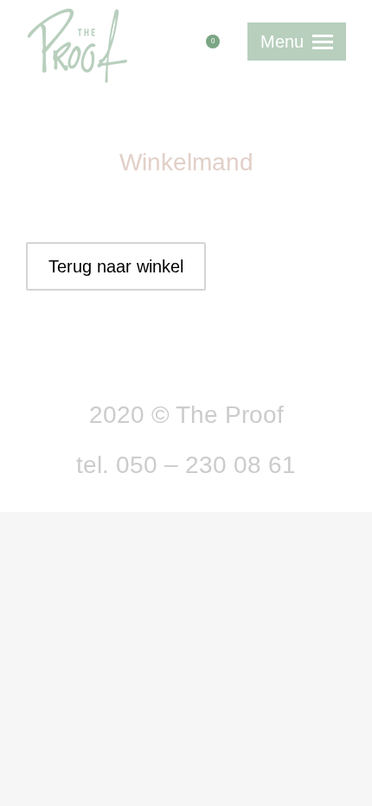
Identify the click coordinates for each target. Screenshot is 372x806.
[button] (118, 11)
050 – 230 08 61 (206, 464)
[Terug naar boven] (346, 780)
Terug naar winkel (115, 266)
